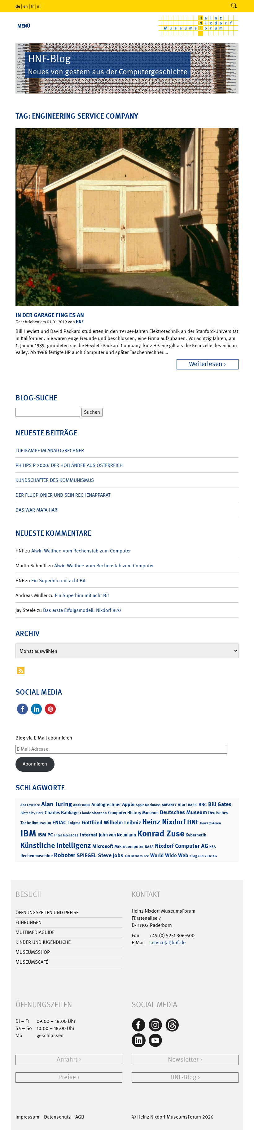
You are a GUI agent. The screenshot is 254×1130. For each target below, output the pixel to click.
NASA (149, 846)
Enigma (74, 823)
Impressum (27, 1117)
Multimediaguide (35, 932)
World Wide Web (169, 855)
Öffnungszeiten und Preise (47, 912)
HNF (79, 322)
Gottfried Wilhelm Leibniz (111, 822)
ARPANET (169, 804)
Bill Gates (219, 804)
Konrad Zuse (160, 833)
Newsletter (183, 1059)
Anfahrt (67, 1059)
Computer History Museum (133, 812)
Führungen (28, 922)
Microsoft (102, 846)
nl (39, 6)
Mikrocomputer (129, 846)
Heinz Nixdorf (164, 822)
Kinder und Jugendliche (43, 942)
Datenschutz (57, 1117)
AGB (79, 1117)
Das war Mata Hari (37, 510)
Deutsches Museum (183, 812)
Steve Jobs (110, 855)
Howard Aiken (210, 823)
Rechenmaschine (36, 855)
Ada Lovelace (30, 805)
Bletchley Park (31, 812)
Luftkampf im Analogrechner (49, 450)
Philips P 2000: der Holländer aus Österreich (69, 465)
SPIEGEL (87, 855)
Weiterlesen (205, 364)
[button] (22, 709)
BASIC (192, 805)
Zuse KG (211, 856)
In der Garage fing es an (49, 315)
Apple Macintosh (148, 805)
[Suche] (234, 6)
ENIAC (59, 822)
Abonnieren (35, 764)
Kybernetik (196, 835)
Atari (182, 804)
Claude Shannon (93, 812)
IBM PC (45, 834)
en (25, 6)
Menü (23, 26)
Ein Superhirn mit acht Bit (58, 580)
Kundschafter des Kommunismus (54, 480)
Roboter (64, 855)
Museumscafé (31, 962)
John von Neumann (117, 835)
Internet (89, 834)
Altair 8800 (81, 805)
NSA (212, 846)
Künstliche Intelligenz (55, 845)
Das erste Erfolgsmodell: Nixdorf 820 (82, 610)
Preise (67, 1077)
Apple (128, 804)
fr (32, 6)
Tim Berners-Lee (137, 856)
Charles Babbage (62, 812)
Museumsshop (32, 952)
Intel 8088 (71, 835)
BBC (203, 804)
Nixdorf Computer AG (181, 846)
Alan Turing (56, 804)
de (17, 6)
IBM (28, 833)
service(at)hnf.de (167, 942)
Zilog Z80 (197, 856)
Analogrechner (106, 804)
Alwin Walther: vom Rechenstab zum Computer (81, 551)
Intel (58, 835)
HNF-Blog (183, 1077)
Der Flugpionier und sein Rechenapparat (62, 495)
